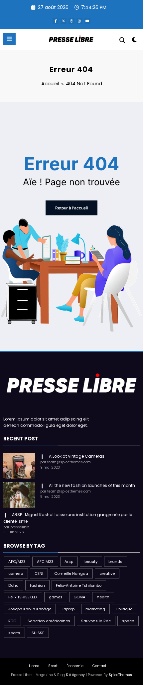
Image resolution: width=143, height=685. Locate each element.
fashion (37, 585)
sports (14, 633)
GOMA (79, 597)
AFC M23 (45, 561)
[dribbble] (71, 21)
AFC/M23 (17, 561)
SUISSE (38, 633)
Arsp (69, 561)
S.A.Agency (75, 674)
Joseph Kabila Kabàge (29, 609)
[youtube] (87, 21)
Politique (124, 609)
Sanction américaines (49, 621)
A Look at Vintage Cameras (76, 456)
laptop (68, 609)
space (128, 621)
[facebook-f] (56, 21)
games (56, 597)
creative (107, 573)
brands (115, 561)
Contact (99, 665)
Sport (53, 665)
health (103, 597)
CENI (39, 573)
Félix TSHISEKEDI (23, 597)
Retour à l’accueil (71, 207)
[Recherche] (122, 40)
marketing (95, 609)
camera (15, 573)
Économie (75, 665)
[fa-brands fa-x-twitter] (64, 21)
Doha (13, 585)
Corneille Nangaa (71, 573)
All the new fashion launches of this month (92, 485)
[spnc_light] (134, 41)
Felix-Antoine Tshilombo (78, 585)
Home (34, 665)
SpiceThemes (120, 674)
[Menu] (9, 39)
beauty (90, 561)
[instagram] (79, 21)
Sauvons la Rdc (96, 621)
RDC (12, 621)
